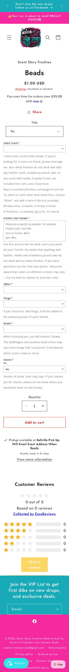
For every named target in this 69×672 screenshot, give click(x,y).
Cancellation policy (37, 667)
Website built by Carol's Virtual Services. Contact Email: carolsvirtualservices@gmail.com (34, 643)
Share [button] (37, 112)
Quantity (34, 397)
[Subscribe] (57, 609)
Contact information (48, 661)
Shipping (20, 89)
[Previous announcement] (7, 6)
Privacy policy (24, 654)
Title (34, 123)
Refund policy (57, 647)
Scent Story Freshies (29, 638)
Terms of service (48, 654)
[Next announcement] (62, 6)
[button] (9, 37)
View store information (34, 459)
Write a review (34, 564)
